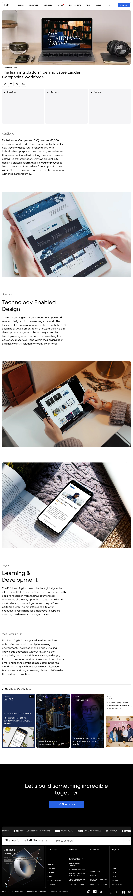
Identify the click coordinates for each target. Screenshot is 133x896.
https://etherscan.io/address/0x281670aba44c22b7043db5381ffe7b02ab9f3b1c (23, 859)
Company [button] (52, 850)
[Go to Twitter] (101, 893)
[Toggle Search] (110, 5)
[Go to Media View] (123, 892)
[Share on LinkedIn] (23, 84)
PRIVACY (5, 892)
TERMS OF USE (17, 892)
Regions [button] (115, 850)
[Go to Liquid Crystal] (110, 892)
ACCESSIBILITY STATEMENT (36, 892)
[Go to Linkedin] (95, 893)
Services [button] (73, 850)
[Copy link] (4, 84)
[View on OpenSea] (6, 884)
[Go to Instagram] (88, 893)
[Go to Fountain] (116, 892)
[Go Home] (6, 5)
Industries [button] (94, 850)
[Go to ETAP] (129, 892)
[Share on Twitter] (17, 84)
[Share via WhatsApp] (11, 84)
